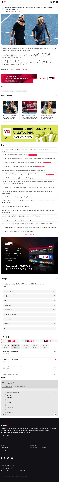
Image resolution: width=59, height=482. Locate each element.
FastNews (4, 428)
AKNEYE (3, 453)
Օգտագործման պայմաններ (38, 447)
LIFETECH (3, 450)
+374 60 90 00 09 (5, 468)
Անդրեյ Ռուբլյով (21, 91)
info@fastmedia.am (6, 465)
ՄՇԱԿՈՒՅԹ (4, 447)
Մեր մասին (33, 445)
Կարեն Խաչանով (8, 91)
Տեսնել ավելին (29, 234)
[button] (54, 2)
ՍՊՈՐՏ (3, 445)
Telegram (21, 69)
